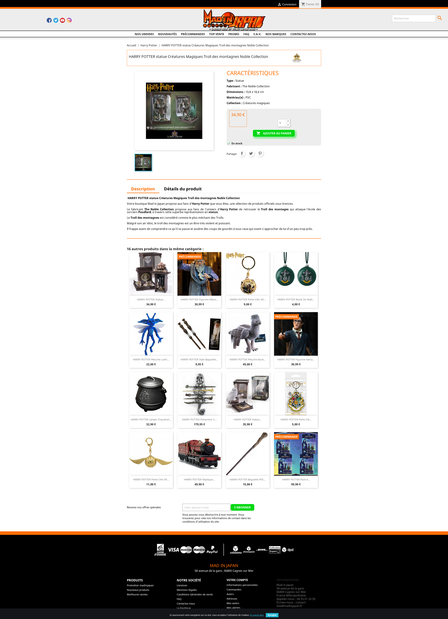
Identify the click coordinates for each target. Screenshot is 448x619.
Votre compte (237, 580)
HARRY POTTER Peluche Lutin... (151, 359)
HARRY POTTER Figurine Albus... (199, 299)
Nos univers (144, 34)
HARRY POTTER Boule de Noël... (295, 299)
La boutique (184, 608)
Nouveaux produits (138, 590)
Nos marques (275, 34)
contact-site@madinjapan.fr (291, 604)
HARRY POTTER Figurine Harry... (296, 359)
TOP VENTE (216, 34)
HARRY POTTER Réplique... (199, 479)
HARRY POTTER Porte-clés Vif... (151, 479)
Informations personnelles (242, 585)
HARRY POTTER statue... (151, 299)
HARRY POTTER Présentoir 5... (199, 419)
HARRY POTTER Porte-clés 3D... (248, 299)
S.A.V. (257, 34)
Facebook (49, 21)
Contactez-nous (303, 34)
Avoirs (230, 594)
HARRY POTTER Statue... (248, 419)
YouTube (62, 21)
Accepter (272, 615)
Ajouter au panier (273, 133)
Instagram (69, 21)
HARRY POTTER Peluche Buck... (248, 359)
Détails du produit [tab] (183, 189)
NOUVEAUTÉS (167, 34)
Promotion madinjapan (140, 585)
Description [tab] (143, 189)
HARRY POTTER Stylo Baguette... (199, 359)
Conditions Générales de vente (195, 594)
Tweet (250, 153)
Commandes (234, 589)
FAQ (246, 34)
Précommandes (193, 34)
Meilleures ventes (137, 594)
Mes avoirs (233, 603)
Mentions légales (187, 590)
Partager (241, 153)
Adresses (232, 598)
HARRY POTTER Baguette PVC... (248, 479)
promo (233, 34)
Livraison (182, 585)
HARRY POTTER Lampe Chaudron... (151, 419)
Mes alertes (233, 607)
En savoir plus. (257, 615)
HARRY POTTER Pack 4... (296, 479)
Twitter (55, 21)
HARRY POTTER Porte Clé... (296, 419)
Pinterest (260, 153)
